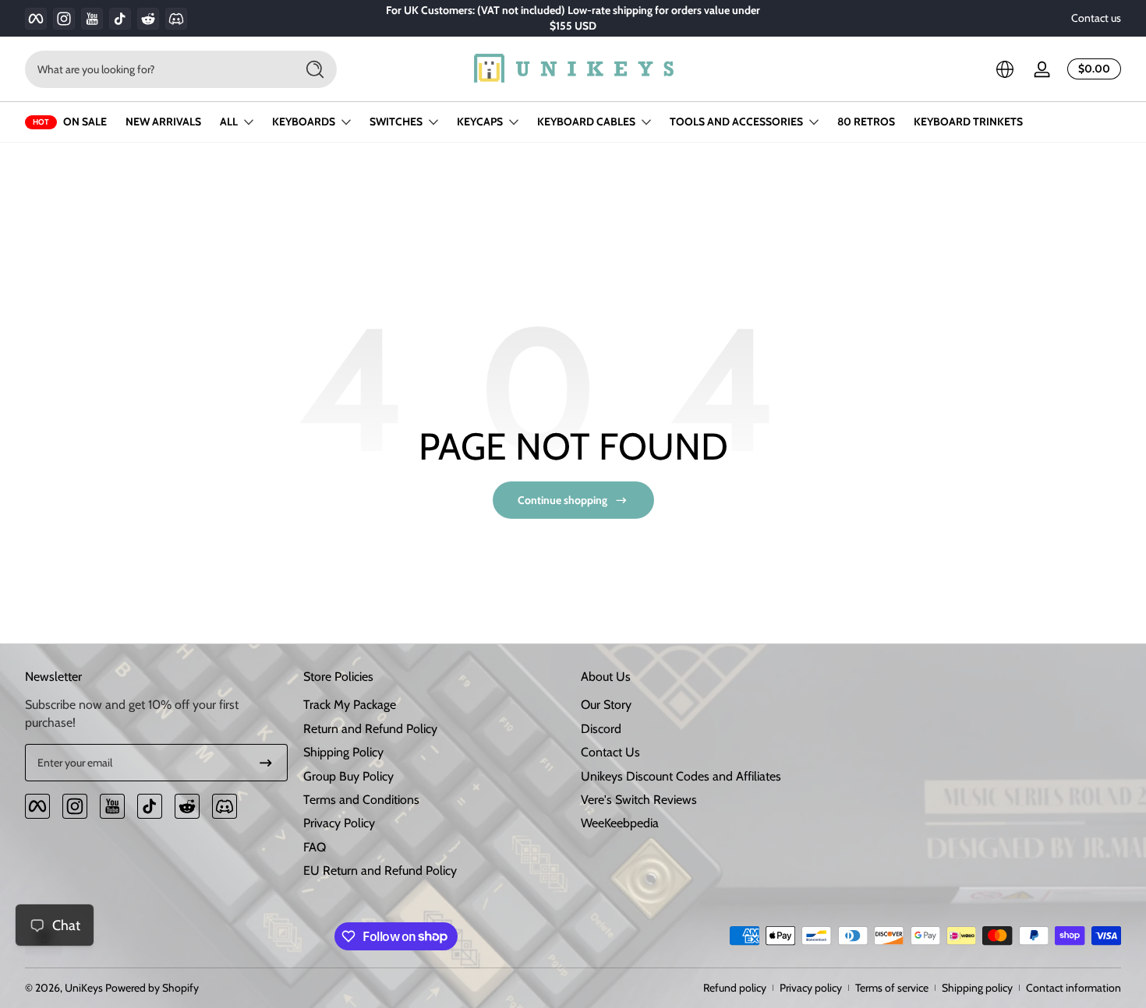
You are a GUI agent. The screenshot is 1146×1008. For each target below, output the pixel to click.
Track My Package (349, 704)
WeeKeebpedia (620, 823)
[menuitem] (434, 705)
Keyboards (303, 122)
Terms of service (891, 988)
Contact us (1096, 18)
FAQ (314, 847)
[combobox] (156, 69)
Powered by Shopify (152, 988)
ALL (229, 122)
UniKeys (84, 988)
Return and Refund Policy (370, 728)
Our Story (606, 704)
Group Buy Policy (348, 776)
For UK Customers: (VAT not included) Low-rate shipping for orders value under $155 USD (573, 18)
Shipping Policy (343, 752)
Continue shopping (562, 500)
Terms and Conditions (361, 799)
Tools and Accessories (736, 122)
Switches (396, 122)
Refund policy (734, 988)
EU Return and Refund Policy (380, 870)
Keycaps (480, 122)
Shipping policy (977, 988)
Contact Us (610, 752)
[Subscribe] (266, 762)
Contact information (1073, 988)
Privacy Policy (339, 823)
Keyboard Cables (586, 122)
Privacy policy (811, 988)
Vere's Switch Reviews (639, 799)
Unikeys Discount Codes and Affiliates (681, 776)
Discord (601, 728)
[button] (1005, 69)
